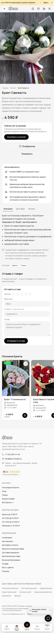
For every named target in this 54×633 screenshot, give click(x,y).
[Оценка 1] (13, 294)
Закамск (17, 596)
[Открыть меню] (49, 8)
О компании (7, 537)
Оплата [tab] (31, 209)
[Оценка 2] (17, 294)
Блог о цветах (8, 567)
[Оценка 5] (30, 294)
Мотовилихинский (29, 588)
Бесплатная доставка (11, 556)
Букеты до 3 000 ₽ (9, 514)
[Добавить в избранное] (25, 364)
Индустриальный (9, 592)
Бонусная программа (11, 560)
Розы (4, 491)
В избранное (28, 146)
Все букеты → (8, 502)
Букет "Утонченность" (15, 399)
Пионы (23, 265)
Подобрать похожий (16, 137)
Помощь (5, 571)
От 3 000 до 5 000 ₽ (10, 518)
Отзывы (5, 564)
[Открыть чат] (48, 618)
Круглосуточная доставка (13, 549)
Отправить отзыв (16, 340)
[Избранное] (38, 8)
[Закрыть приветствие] (50, 610)
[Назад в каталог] (4, 8)
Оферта (29, 614)
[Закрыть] (52, 2)
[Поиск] (32, 8)
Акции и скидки (8, 499)
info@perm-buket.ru (13, 459)
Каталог (13, 88)
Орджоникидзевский (43, 592)
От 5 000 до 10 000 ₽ (10, 522)
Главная (5, 88)
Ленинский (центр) (10, 588)
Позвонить (27, 153)
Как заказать (7, 541)
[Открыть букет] (24, 415)
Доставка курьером (10, 552)
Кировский (6, 596)
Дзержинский (25, 592)
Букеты (14, 265)
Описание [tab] (8, 209)
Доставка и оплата (10, 545)
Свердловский (46, 588)
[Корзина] (43, 8)
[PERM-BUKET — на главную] (13, 8)
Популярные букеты (10, 487)
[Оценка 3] (21, 294)
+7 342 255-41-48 (12, 454)
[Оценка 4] (26, 294)
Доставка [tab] (20, 209)
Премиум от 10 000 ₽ (11, 525)
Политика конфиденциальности (13, 614)
